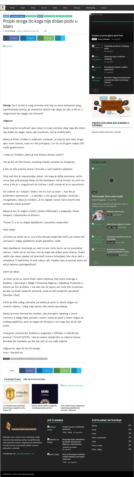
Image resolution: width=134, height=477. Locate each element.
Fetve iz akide (49, 16)
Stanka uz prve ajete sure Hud (107, 35)
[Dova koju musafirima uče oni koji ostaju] (98, 240)
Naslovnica (6, 13)
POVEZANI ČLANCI (12, 379)
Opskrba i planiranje (115, 211)
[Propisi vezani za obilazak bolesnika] (53, 430)
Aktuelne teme (112, 255)
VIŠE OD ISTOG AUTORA (34, 379)
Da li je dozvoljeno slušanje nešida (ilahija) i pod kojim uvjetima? (73, 456)
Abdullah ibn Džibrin (70, 447)
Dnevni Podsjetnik (99, 200)
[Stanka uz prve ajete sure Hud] (111, 27)
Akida (33, 8)
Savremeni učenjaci (17, 16)
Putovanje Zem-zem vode (107, 196)
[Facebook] (123, 2)
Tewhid (21, 13)
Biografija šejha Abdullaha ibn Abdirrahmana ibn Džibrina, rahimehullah (73, 441)
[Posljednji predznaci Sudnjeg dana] (97, 49)
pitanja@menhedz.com (25, 454)
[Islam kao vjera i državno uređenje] (97, 59)
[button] (130, 8)
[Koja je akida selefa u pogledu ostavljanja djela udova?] (45, 394)
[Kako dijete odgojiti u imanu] (98, 228)
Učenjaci (77, 8)
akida (13, 359)
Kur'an (44, 8)
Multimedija (90, 8)
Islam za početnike (99, 438)
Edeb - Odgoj (112, 227)
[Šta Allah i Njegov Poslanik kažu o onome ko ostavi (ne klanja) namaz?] (97, 80)
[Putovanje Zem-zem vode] (111, 180)
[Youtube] (131, 2)
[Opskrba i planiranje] (98, 215)
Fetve (65, 8)
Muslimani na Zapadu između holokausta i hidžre (118, 250)
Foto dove (111, 242)
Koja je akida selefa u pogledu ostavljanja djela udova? (44, 406)
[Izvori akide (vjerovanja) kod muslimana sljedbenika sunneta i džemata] (74, 394)
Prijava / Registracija (9, 2)
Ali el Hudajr (10, 31)
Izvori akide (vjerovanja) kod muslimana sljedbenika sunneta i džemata (72, 407)
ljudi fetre (31, 359)
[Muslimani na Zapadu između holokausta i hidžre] (98, 253)
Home (12, 8)
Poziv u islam (97, 446)
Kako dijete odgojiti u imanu (118, 224)
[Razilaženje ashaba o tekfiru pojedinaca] (97, 70)
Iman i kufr (60, 16)
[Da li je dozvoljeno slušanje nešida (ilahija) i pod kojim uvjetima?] (53, 458)
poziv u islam (41, 359)
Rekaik (94, 426)
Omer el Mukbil (104, 39)
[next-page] (85, 379)
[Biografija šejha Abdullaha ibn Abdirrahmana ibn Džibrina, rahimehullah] (53, 443)
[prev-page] (82, 379)
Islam (23, 8)
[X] (127, 2)
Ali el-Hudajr (31, 16)
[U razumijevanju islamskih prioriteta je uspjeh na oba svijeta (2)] (16, 394)
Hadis (55, 8)
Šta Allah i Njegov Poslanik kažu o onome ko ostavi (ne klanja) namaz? (117, 79)
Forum (103, 8)
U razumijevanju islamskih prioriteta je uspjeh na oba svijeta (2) (14, 407)
